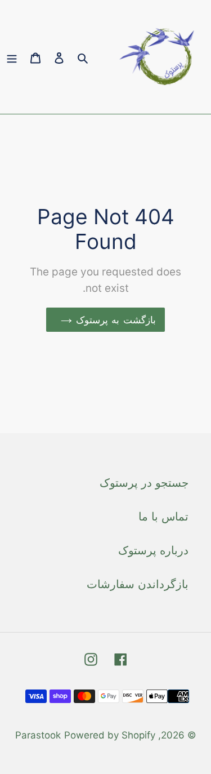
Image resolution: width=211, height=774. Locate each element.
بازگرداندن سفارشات (137, 584)
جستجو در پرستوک (144, 483)
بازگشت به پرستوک (113, 320)
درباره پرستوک (153, 550)
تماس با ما (163, 516)
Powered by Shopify (109, 735)
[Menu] (12, 57)
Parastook (38, 735)
